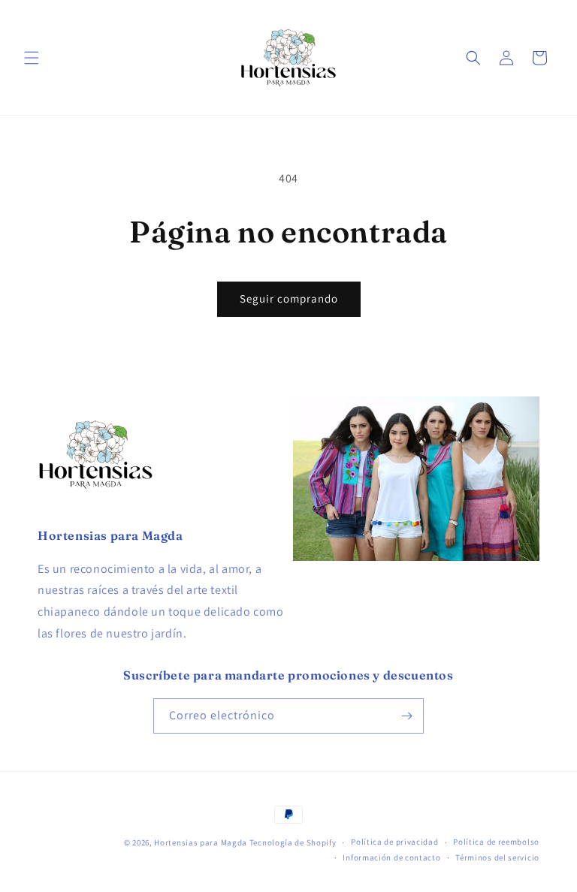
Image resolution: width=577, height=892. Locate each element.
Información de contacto (391, 857)
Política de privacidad (394, 841)
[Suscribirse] (406, 716)
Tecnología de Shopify (293, 842)
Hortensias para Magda (200, 842)
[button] (31, 57)
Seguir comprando (289, 298)
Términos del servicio (497, 857)
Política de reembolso (496, 841)
